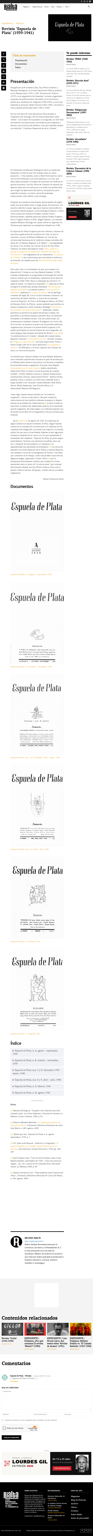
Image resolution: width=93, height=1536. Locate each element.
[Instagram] (84, 1)
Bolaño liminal (53, 1511)
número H (22, 421)
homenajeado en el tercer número (25, 368)
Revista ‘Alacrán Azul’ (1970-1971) (77, 82)
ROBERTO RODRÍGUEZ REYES (56, 1513)
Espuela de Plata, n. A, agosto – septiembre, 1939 (31, 574)
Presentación (21, 60)
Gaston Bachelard (46, 260)
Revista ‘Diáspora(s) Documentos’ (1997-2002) (76, 112)
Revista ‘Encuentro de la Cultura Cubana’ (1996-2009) (78, 171)
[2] (49, 243)
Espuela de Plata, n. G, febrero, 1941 (26, 941)
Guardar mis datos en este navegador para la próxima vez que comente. (31, 1420)
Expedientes (7, 23)
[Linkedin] (3, 71)
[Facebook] (81, 1)
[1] (20, 176)
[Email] (3, 76)
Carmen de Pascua (39, 293)
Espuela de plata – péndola (20, 1376)
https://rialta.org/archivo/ (34, 1241)
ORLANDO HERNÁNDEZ (54, 1508)
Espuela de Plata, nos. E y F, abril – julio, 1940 (30, 849)
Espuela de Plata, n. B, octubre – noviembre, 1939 (31, 667)
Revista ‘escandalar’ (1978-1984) (76, 140)
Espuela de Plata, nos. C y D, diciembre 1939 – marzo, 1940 (35, 757)
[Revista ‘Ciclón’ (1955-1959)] (12, 1329)
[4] (45, 403)
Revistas (20, 23)
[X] (87, 1)
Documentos (21, 64)
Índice (18, 67)
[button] (88, 6)
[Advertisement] (37, 150)
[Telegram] (3, 88)
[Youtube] (90, 1)
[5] (50, 447)
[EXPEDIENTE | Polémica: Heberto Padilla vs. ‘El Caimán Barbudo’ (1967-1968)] (80, 1329)
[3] (47, 284)
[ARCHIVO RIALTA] (16, 1250)
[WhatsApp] (3, 65)
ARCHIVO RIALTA (33, 1238)
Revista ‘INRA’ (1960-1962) (77, 60)
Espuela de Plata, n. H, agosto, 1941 (25, 1034)
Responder (14, 1381)
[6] (49, 459)
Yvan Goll (57, 333)
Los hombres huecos (36, 339)
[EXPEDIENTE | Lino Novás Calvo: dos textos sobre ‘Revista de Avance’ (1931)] (58, 1329)
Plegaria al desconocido (23, 342)
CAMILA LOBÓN (52, 1500)
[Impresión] (3, 82)
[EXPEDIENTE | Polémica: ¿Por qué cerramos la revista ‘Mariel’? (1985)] (35, 1329)
